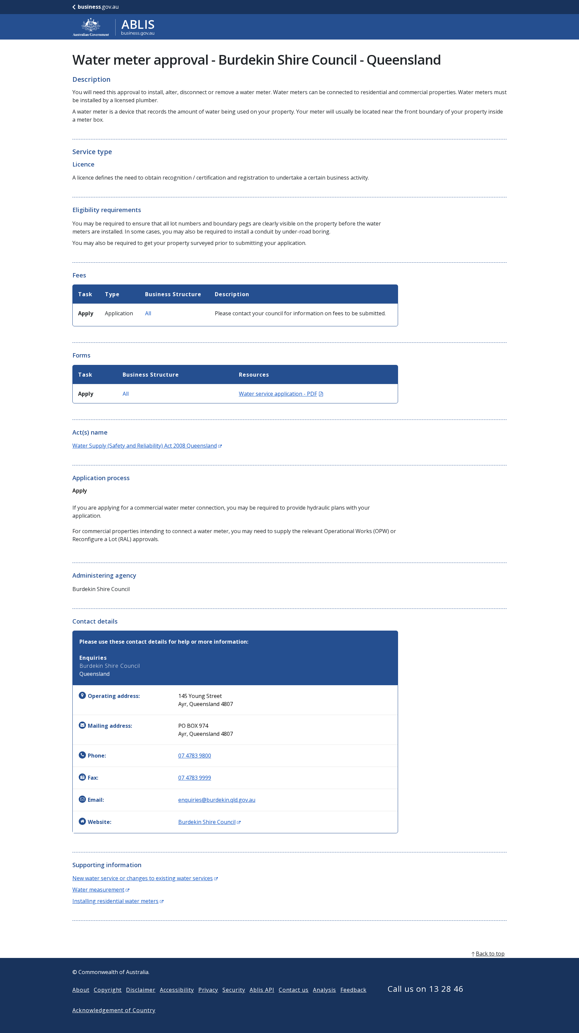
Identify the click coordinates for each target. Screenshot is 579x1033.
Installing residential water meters (118, 901)
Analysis (324, 989)
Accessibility (177, 989)
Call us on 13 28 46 (426, 988)
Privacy (208, 989)
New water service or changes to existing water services (145, 878)
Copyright (108, 989)
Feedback (353, 989)
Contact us (294, 989)
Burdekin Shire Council (209, 822)
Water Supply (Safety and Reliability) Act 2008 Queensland (147, 445)
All (148, 313)
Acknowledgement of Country (113, 1010)
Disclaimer (140, 989)
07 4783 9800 (194, 755)
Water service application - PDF (281, 393)
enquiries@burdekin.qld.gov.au (216, 799)
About (80, 989)
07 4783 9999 (194, 777)
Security (233, 989)
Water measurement (100, 889)
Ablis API (262, 989)
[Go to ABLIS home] (113, 26)
